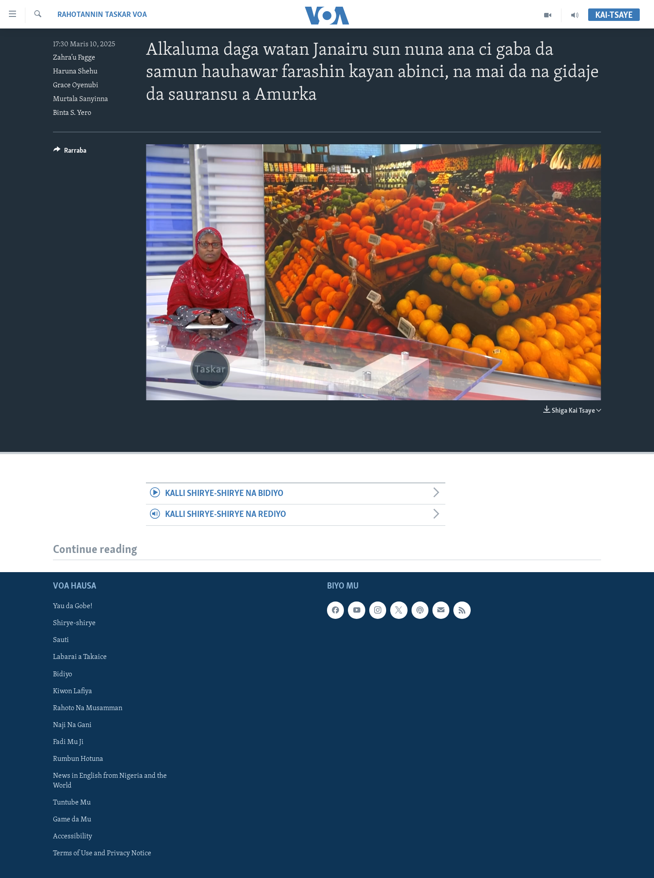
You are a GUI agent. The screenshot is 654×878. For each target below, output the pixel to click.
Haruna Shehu (75, 71)
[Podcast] (420, 610)
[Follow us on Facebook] (335, 610)
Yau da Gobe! (73, 606)
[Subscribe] (440, 610)
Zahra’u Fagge (74, 57)
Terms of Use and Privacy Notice (102, 853)
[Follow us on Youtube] (356, 610)
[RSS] (461, 610)
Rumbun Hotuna (78, 758)
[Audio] (574, 15)
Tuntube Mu (72, 802)
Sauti (61, 640)
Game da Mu (72, 819)
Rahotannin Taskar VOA (102, 15)
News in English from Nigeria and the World (110, 780)
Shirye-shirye (74, 623)
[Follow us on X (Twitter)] (398, 610)
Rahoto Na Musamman (87, 707)
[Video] (547, 15)
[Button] (69, 152)
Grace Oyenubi (75, 85)
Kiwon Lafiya (72, 691)
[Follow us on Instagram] (377, 610)
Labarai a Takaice (80, 657)
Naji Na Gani (72, 724)
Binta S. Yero (72, 113)
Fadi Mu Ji (68, 741)
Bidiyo (62, 674)
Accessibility (72, 836)
